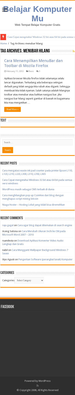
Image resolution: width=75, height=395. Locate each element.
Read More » (12, 109)
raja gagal (7, 225)
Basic (31, 71)
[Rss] (37, 385)
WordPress (44, 380)
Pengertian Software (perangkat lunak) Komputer (45, 259)
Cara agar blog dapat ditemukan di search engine (45, 225)
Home (3, 43)
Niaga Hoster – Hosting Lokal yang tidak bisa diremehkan (33, 204)
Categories (8, 280)
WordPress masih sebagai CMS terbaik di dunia (28, 189)
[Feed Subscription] (73, 51)
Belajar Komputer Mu (37, 13)
